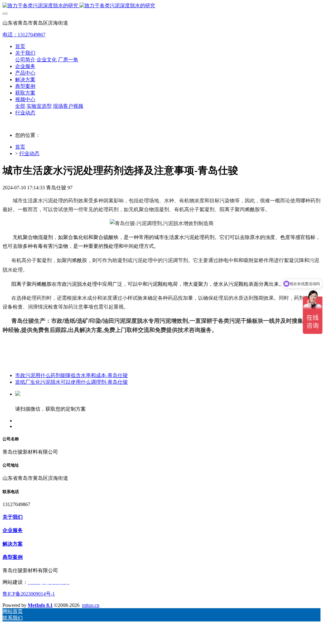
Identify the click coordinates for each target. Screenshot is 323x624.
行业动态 (29, 153)
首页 (20, 46)
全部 (20, 106)
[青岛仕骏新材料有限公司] (161, 6)
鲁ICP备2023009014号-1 (29, 593)
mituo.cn (90, 605)
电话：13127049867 (24, 34)
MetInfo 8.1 (40, 605)
